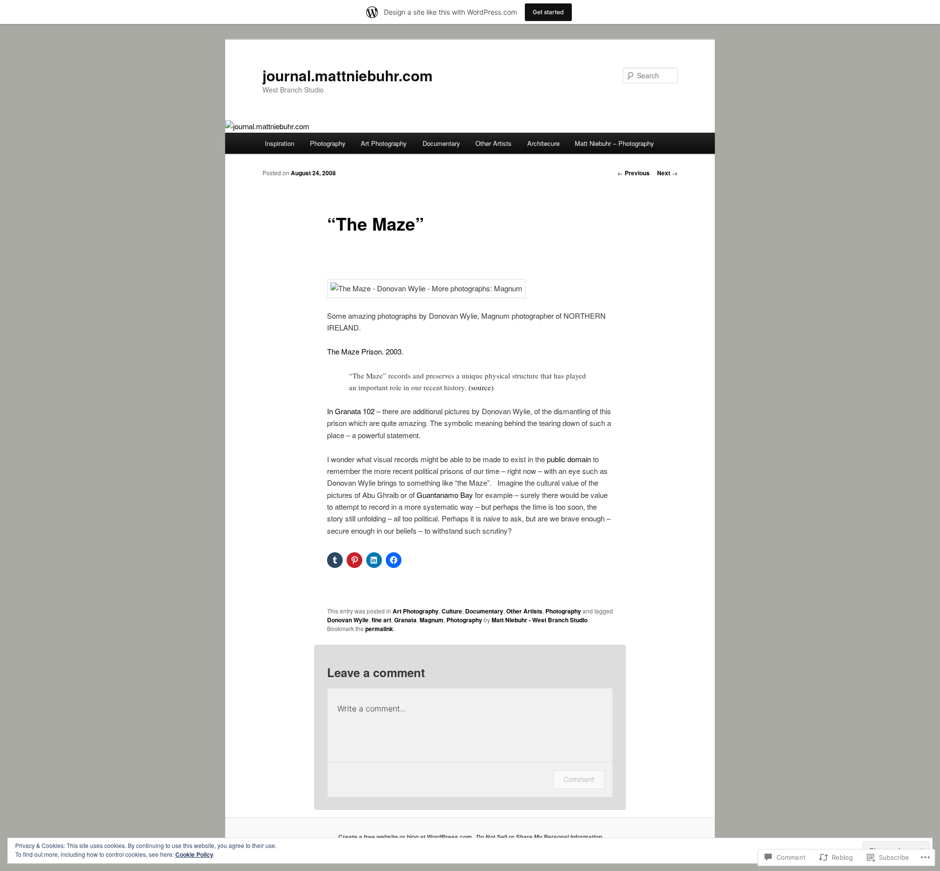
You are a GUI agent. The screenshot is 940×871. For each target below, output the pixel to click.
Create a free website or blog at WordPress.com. (405, 836)
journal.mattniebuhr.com (347, 75)
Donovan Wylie (348, 619)
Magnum (432, 619)
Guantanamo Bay (444, 495)
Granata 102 (354, 411)
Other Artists (493, 143)
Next (667, 172)
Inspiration (279, 143)
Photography (328, 143)
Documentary (441, 143)
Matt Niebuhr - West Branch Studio (540, 619)
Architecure (543, 143)
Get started (548, 12)
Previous (633, 172)
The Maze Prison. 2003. (365, 351)
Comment (579, 779)
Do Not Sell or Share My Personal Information (539, 836)
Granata (405, 619)
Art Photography (384, 143)
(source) (481, 387)
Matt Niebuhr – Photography (614, 143)
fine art (381, 619)
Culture (452, 611)
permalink (379, 628)
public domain (569, 459)
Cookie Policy (194, 854)
